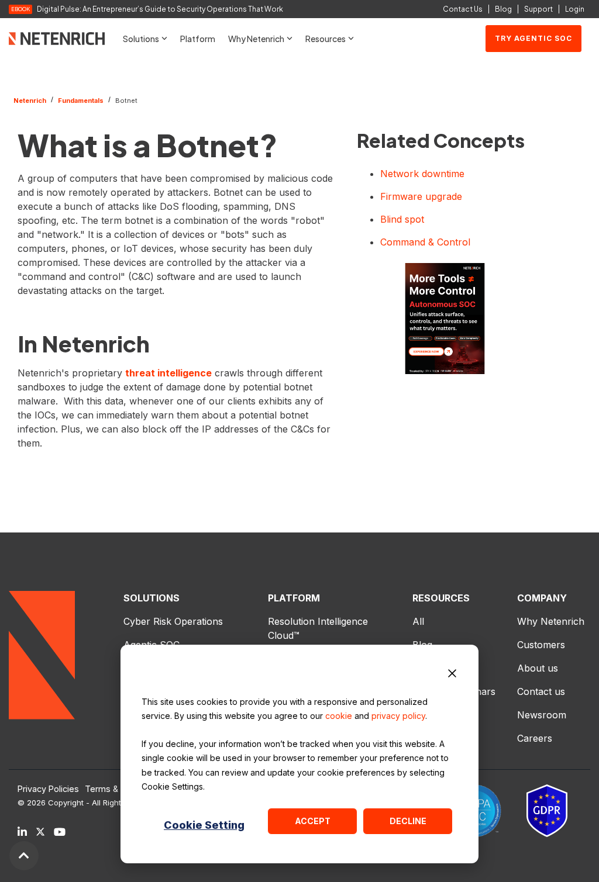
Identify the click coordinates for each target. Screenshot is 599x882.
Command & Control (425, 242)
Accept (313, 821)
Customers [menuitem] (541, 645)
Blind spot (402, 219)
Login (574, 9)
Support (538, 9)
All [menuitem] (418, 621)
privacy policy (398, 716)
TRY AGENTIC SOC (533, 38)
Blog (503, 9)
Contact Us (463, 9)
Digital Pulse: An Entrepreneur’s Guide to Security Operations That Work (160, 9)
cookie (338, 716)
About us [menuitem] (537, 668)
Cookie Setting (204, 825)
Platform (197, 38)
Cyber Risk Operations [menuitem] (173, 621)
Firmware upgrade (421, 196)
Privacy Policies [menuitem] (48, 789)
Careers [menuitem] (534, 738)
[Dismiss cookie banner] (452, 675)
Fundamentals (81, 100)
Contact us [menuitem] (541, 691)
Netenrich (29, 100)
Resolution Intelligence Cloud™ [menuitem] (319, 628)
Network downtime (422, 173)
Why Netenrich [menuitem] (550, 621)
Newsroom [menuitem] (541, 715)
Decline (408, 821)
